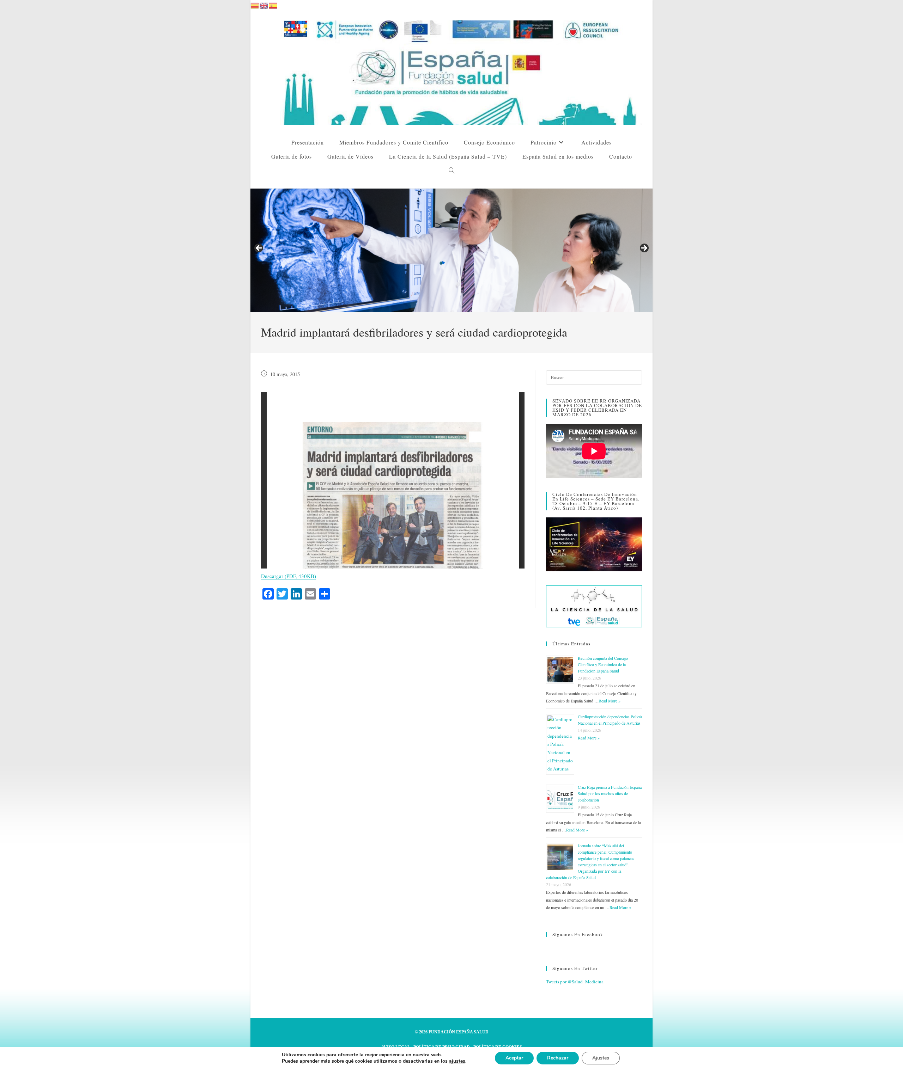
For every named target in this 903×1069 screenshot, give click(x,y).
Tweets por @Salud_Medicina (575, 981)
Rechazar (557, 1058)
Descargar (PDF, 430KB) (288, 575)
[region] (451, 250)
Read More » (609, 701)
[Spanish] (273, 4)
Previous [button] (259, 248)
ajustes (457, 1061)
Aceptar (514, 1058)
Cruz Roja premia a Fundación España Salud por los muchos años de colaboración (610, 793)
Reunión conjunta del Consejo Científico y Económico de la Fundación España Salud (603, 664)
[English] (264, 4)
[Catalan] (255, 4)
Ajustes (600, 1058)
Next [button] (643, 248)
